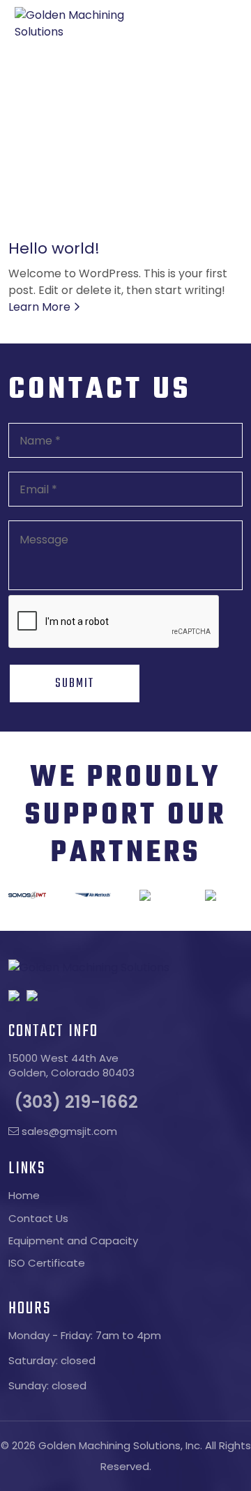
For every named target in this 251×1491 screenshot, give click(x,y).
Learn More (40, 307)
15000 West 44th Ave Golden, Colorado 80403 (71, 1065)
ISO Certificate (46, 1263)
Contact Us (38, 1218)
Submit (74, 684)
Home (24, 1195)
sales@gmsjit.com (68, 1131)
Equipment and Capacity (73, 1240)
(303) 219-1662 (76, 1101)
